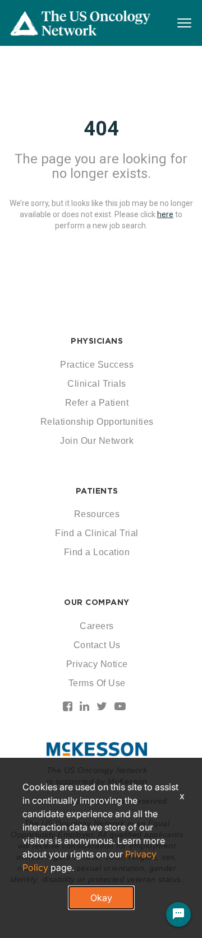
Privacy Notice (97, 664)
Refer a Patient (97, 402)
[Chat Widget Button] (178, 914)
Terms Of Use (97, 683)
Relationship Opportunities (97, 421)
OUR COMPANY (97, 602)
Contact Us (97, 645)
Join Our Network (97, 440)
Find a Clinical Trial (97, 533)
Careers (97, 626)
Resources (97, 514)
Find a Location (97, 552)
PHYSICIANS (97, 340)
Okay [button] (101, 897)
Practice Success (97, 364)
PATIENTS (97, 490)
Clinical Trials (96, 383)
